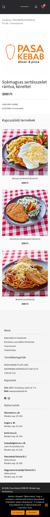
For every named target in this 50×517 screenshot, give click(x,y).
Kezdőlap (6, 20)
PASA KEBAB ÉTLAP (13, 364)
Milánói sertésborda (25, 299)
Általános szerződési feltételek (19, 342)
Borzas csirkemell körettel (25, 178)
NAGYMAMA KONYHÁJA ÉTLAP (18, 368)
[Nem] (46, 505)
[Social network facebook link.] (5, 398)
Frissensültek (16, 23)
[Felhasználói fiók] (36, 7)
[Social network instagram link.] (9, 398)
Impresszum (10, 346)
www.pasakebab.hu (18, 391)
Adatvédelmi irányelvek (15, 337)
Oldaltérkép (10, 350)
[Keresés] (3, 7)
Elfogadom (17, 513)
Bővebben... (33, 513)
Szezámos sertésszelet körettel (25, 238)
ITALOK (7, 373)
